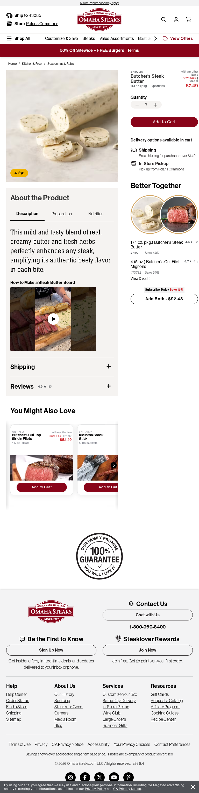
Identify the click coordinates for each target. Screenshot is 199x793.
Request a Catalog (167, 700)
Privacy (41, 744)
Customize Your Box (120, 694)
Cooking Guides (165, 713)
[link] (99, 3)
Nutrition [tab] (96, 213)
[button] (164, 20)
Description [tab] (27, 213)
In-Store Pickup (116, 706)
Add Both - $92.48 (164, 298)
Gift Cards (160, 694)
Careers (61, 713)
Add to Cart (164, 121)
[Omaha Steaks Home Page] (99, 19)
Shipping (14, 713)
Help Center (16, 694)
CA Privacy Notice (67, 744)
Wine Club (111, 713)
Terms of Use (20, 744)
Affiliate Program (165, 706)
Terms (133, 50)
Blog (58, 725)
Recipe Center (163, 719)
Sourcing (62, 700)
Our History (64, 694)
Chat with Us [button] (148, 614)
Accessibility (99, 744)
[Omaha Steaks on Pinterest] (128, 777)
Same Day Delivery (119, 700)
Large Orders (114, 719)
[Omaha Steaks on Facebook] (85, 777)
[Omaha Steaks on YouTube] (114, 777)
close (193, 787)
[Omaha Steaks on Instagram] (70, 777)
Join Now (148, 650)
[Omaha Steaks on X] (99, 777)
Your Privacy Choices (132, 744)
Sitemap (13, 719)
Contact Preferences (172, 744)
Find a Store (16, 706)
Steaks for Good (68, 706)
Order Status (17, 700)
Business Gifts (115, 725)
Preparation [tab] (62, 213)
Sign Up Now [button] (51, 650)
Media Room (65, 719)
